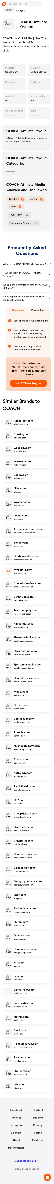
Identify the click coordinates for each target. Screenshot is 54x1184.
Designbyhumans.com (28, 881)
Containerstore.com (26, 556)
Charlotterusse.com (26, 678)
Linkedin (16, 1132)
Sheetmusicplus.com (27, 637)
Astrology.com (23, 773)
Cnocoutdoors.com (26, 854)
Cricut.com (21, 705)
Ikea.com (19, 976)
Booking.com (22, 434)
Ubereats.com (22, 1071)
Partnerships (16, 1147)
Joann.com (21, 515)
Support (38, 1117)
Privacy (37, 1125)
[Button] (10, 3)
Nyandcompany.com (27, 745)
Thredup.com (22, 1057)
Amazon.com (22, 759)
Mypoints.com (23, 569)
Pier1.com (20, 1030)
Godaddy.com (22, 447)
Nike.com (20, 488)
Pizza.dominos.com (26, 1044)
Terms (38, 1132)
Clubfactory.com (24, 827)
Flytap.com (21, 922)
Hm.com (19, 962)
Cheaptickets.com (25, 813)
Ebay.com (20, 894)
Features (38, 1140)
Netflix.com (21, 1016)
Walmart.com (22, 461)
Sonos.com (21, 542)
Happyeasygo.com (26, 949)
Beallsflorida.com (25, 786)
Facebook (16, 1110)
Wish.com (20, 1084)
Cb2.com (19, 800)
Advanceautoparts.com (29, 529)
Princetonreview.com (27, 583)
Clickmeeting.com (25, 651)
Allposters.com (23, 624)
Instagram (16, 1125)
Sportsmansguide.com (28, 664)
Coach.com (11, 72)
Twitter (16, 1117)
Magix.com (21, 691)
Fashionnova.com (25, 908)
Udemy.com (21, 475)
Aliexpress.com (23, 420)
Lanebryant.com (24, 989)
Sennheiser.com (24, 596)
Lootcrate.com (23, 1003)
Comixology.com (24, 867)
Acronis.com (22, 732)
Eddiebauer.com (24, 718)
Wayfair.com (22, 502)
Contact (38, 1110)
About (16, 1140)
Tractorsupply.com (26, 610)
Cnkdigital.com (23, 840)
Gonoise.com (22, 935)
